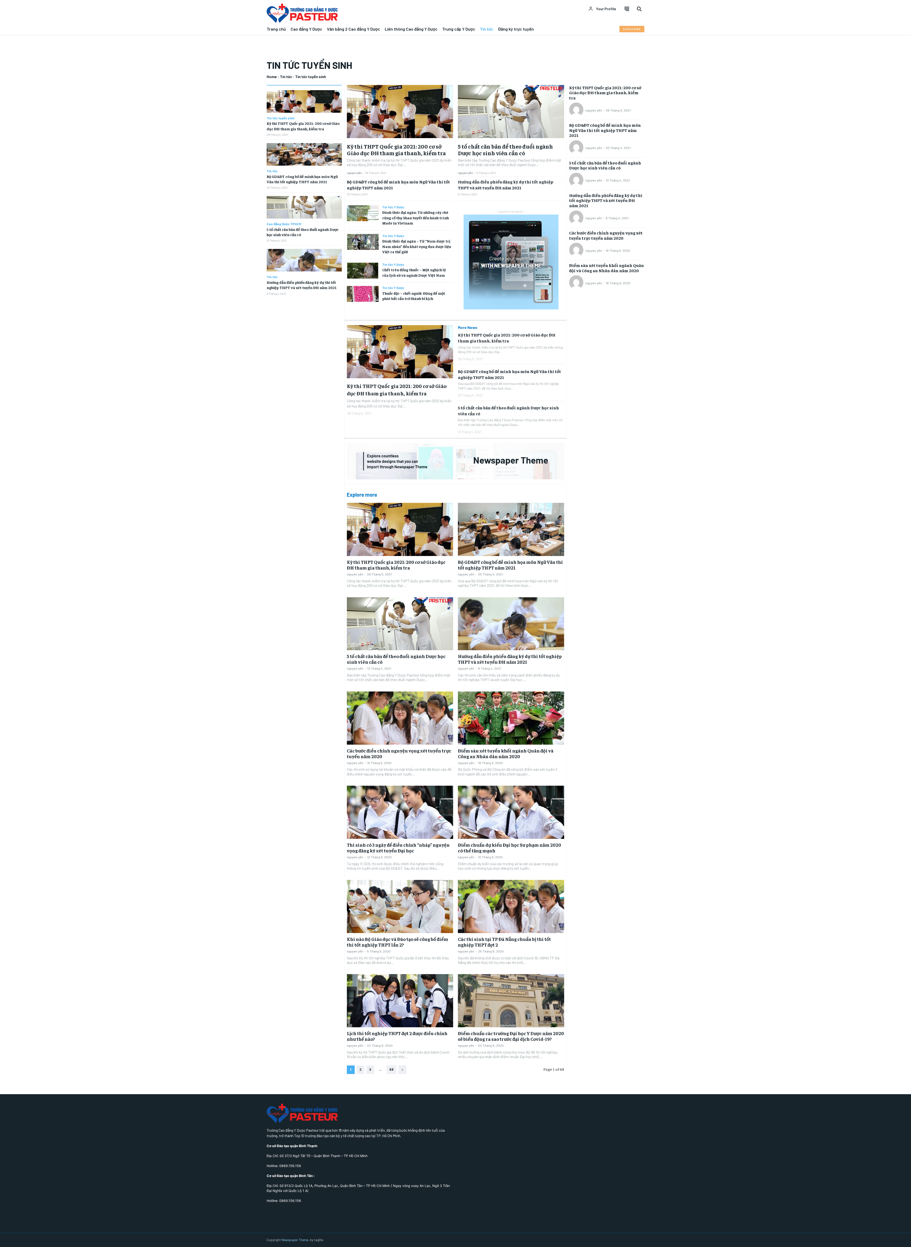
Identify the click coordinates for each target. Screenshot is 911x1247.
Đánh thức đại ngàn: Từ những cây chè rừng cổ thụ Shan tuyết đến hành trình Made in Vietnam (415, 217)
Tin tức (286, 76)
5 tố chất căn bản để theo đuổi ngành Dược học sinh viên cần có (505, 150)
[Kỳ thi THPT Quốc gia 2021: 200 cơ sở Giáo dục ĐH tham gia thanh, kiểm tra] (304, 101)
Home (272, 76)
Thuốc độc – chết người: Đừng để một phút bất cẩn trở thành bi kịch (413, 296)
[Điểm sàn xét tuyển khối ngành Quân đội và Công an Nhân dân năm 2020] (511, 718)
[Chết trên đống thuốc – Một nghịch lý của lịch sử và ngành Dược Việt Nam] (363, 271)
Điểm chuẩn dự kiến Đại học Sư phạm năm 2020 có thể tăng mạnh (509, 847)
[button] (639, 9)
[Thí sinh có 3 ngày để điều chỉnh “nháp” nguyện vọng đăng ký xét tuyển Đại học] (400, 812)
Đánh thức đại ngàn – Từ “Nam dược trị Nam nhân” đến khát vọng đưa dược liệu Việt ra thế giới (416, 246)
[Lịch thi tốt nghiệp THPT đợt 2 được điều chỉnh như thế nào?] (400, 1000)
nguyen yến (354, 172)
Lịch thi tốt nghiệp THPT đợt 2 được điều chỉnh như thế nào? (397, 1036)
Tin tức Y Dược (393, 207)
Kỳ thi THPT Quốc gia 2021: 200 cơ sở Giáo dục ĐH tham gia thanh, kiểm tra (396, 150)
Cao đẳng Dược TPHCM (284, 224)
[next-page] (402, 1069)
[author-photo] (577, 110)
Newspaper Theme (295, 1240)
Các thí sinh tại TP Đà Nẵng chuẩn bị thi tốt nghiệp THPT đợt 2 (504, 942)
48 (391, 1069)
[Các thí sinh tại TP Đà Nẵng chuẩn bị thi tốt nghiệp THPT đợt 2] (511, 906)
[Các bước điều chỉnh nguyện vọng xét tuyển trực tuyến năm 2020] (400, 718)
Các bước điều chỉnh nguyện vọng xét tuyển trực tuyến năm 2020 (399, 753)
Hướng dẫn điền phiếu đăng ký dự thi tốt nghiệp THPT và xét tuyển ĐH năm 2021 (510, 659)
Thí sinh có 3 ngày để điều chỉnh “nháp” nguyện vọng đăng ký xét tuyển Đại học (398, 847)
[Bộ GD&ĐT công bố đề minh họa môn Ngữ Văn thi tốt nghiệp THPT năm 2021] (304, 154)
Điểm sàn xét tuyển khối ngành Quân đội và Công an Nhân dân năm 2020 (505, 753)
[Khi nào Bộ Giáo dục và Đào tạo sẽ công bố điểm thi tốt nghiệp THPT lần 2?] (400, 906)
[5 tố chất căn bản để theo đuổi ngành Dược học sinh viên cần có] (304, 207)
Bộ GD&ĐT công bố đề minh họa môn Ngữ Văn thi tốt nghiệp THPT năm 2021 (510, 564)
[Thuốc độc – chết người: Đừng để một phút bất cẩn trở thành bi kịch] (363, 294)
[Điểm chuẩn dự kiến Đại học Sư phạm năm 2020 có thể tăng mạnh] (511, 812)
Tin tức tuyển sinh (280, 118)
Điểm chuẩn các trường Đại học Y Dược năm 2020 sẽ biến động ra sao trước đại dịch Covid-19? (511, 1036)
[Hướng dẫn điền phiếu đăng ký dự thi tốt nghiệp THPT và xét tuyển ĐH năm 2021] (304, 260)
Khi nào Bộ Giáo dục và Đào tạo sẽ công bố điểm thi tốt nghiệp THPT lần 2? (397, 942)
